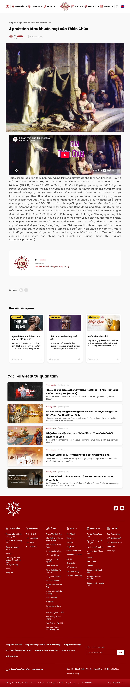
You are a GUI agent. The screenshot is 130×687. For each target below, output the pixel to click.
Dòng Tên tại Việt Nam (12, 548)
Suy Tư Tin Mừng (73, 571)
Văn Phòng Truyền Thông (53, 617)
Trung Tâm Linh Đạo (54, 534)
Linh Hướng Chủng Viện (53, 546)
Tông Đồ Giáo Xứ (52, 555)
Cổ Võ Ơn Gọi (51, 597)
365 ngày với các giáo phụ (94, 577)
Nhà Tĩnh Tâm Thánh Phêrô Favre (54, 539)
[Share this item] (41, 359)
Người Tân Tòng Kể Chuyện (94, 541)
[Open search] (117, 6)
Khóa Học (111, 550)
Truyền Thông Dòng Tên (94, 535)
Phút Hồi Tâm (31, 546)
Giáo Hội (70, 669)
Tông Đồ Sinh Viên (53, 576)
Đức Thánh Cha (113, 534)
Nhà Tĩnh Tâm (68, 650)
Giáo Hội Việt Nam (114, 542)
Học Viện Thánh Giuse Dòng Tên (52, 628)
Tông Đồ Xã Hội (52, 566)
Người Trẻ (98, 669)
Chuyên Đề (71, 563)
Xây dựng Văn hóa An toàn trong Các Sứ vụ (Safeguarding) (13, 561)
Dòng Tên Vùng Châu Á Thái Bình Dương (42, 644)
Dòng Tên (9, 573)
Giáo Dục (50, 602)
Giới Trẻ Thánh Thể (53, 580)
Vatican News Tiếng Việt (95, 552)
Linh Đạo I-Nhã (32, 538)
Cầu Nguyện (72, 567)
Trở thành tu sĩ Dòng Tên (14, 541)
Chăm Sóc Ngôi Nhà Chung (54, 592)
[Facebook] (115, 508)
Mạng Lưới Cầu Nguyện (52, 560)
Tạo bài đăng (37, 669)
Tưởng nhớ (10, 553)
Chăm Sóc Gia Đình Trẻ (54, 586)
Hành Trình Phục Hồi (95, 547)
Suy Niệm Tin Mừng (74, 575)
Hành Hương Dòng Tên (53, 607)
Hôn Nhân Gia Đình (74, 555)
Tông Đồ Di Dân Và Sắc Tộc (53, 571)
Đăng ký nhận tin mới (95, 647)
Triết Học (70, 542)
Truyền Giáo (71, 546)
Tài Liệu (89, 669)
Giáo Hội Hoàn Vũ (114, 538)
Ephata (90, 566)
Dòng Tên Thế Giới (14, 644)
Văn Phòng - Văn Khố (54, 623)
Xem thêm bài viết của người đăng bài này (52, 266)
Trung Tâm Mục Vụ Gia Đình (46, 650)
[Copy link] (26, 290)
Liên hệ (8, 568)
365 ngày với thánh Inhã (94, 571)
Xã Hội (69, 559)
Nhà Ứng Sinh (12, 656)
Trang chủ (12, 23)
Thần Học (70, 538)
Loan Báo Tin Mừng (53, 551)
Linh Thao (30, 542)
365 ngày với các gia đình (95, 584)
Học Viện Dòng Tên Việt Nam (18, 650)
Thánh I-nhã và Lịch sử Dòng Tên (13, 535)
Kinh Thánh (71, 534)
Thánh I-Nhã (31, 534)
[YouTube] (122, 508)
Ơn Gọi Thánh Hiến (74, 550)
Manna (90, 557)
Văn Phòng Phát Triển (54, 612)
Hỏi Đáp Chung (73, 673)
